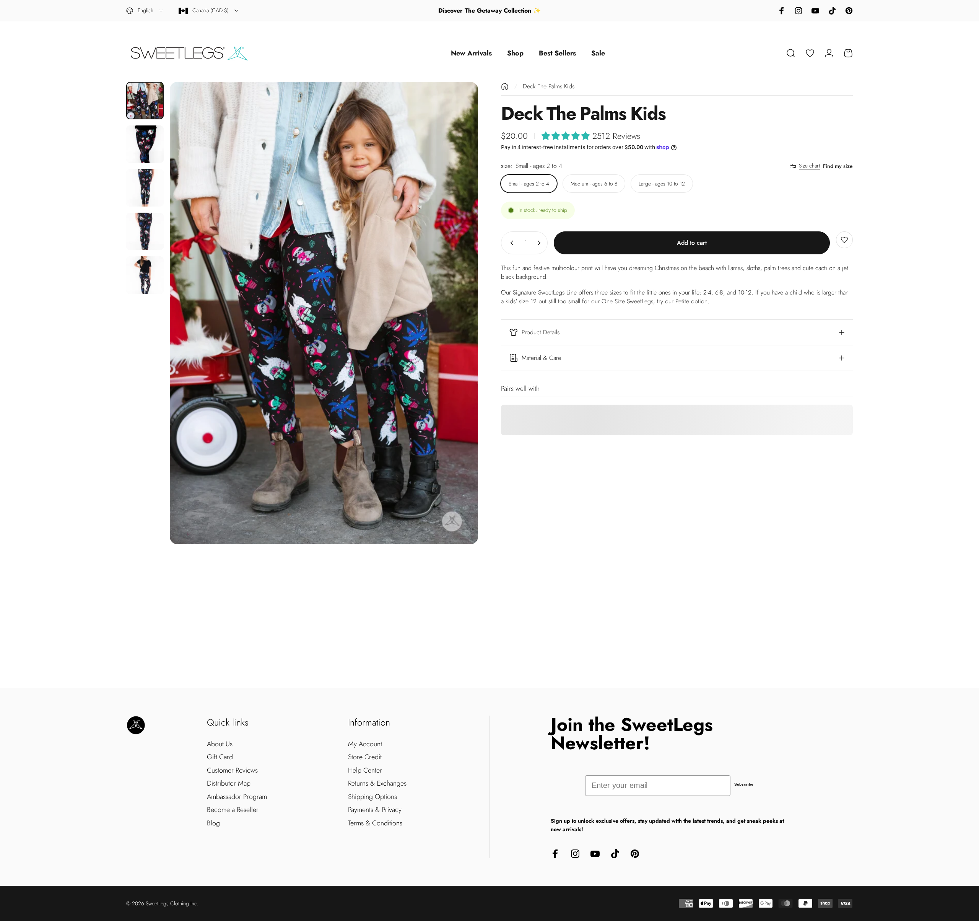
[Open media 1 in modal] (324, 313)
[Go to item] (145, 100)
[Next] (458, 313)
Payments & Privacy (375, 809)
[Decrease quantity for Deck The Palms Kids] (510, 243)
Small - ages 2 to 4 (529, 183)
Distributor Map (228, 783)
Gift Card (220, 757)
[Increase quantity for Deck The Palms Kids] (541, 243)
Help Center (365, 770)
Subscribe (743, 784)
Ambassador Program (237, 796)
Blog (213, 823)
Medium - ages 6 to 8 (594, 183)
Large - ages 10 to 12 (662, 183)
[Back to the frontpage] (505, 86)
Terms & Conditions (375, 823)
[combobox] (145, 10)
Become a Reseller (233, 809)
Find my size (838, 166)
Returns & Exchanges (377, 783)
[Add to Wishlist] (844, 239)
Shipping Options (372, 796)
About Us (220, 744)
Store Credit (365, 757)
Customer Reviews (232, 770)
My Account (365, 744)
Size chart (809, 166)
